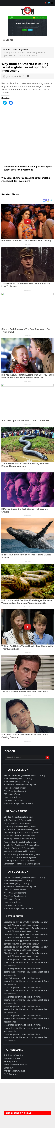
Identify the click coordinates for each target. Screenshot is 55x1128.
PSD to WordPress (12, 794)
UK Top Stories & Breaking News (18, 823)
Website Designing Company (16, 781)
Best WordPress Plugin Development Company (24, 775)
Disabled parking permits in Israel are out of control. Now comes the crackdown (26, 923)
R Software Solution (14, 1055)
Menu (9, 40)
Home (6, 49)
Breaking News (20, 49)
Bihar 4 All (9, 1067)
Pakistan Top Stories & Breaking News (20, 848)
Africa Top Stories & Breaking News (19, 838)
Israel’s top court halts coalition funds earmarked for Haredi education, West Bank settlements (26, 962)
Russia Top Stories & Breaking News (19, 835)
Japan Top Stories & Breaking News (19, 851)
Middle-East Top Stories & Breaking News (22, 845)
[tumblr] (52, 3)
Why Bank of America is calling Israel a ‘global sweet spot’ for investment (28, 168)
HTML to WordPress (12, 797)
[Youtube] (46, 3)
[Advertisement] (27, 134)
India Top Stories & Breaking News (19, 820)
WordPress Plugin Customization (18, 803)
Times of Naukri (12, 1058)
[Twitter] (49, 3)
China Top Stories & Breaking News (19, 860)
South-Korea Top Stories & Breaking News (22, 854)
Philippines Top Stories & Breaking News (21, 829)
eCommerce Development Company (20, 784)
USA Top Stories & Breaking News (18, 817)
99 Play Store (10, 1061)
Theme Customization (13, 800)
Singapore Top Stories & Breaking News (21, 832)
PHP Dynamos (11, 1073)
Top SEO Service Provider (15, 787)
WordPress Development (15, 791)
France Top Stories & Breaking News (20, 826)
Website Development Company (18, 778)
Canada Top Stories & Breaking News (20, 857)
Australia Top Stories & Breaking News (20, 842)
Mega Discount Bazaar (15, 1064)
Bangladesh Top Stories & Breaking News (22, 863)
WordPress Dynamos (14, 1070)
